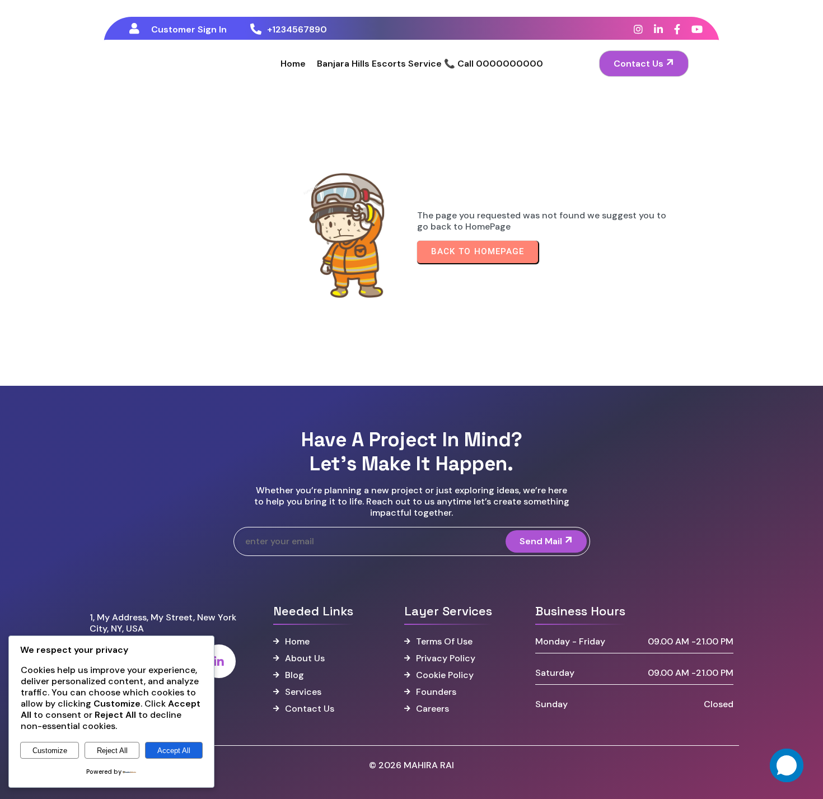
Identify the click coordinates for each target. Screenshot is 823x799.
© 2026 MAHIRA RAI (411, 765)
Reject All (112, 750)
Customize (49, 750)
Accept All (173, 750)
